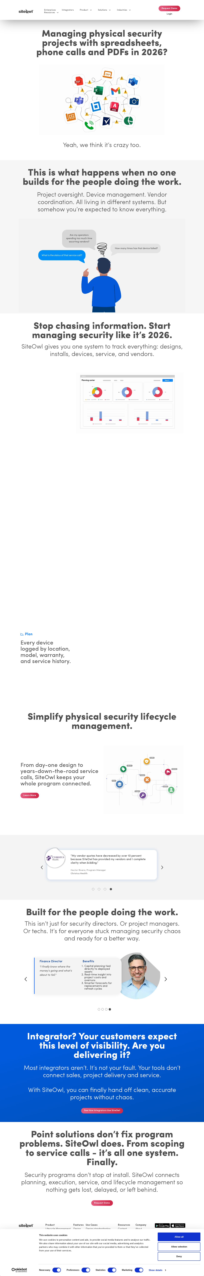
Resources (49, 13)
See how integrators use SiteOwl (102, 1110)
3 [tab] (105, 889)
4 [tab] (111, 889)
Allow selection (179, 1246)
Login (169, 14)
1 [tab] (93, 889)
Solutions (102, 10)
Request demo (169, 8)
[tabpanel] (102, 864)
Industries (122, 10)
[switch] (86, 1270)
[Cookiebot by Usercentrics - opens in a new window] (19, 1270)
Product (84, 10)
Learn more (29, 795)
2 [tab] (99, 889)
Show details (155, 1270)
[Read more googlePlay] (162, 1225)
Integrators (68, 10)
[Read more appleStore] (177, 1225)
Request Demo (102, 1203)
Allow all (179, 1237)
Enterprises (50, 10)
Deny (179, 1256)
